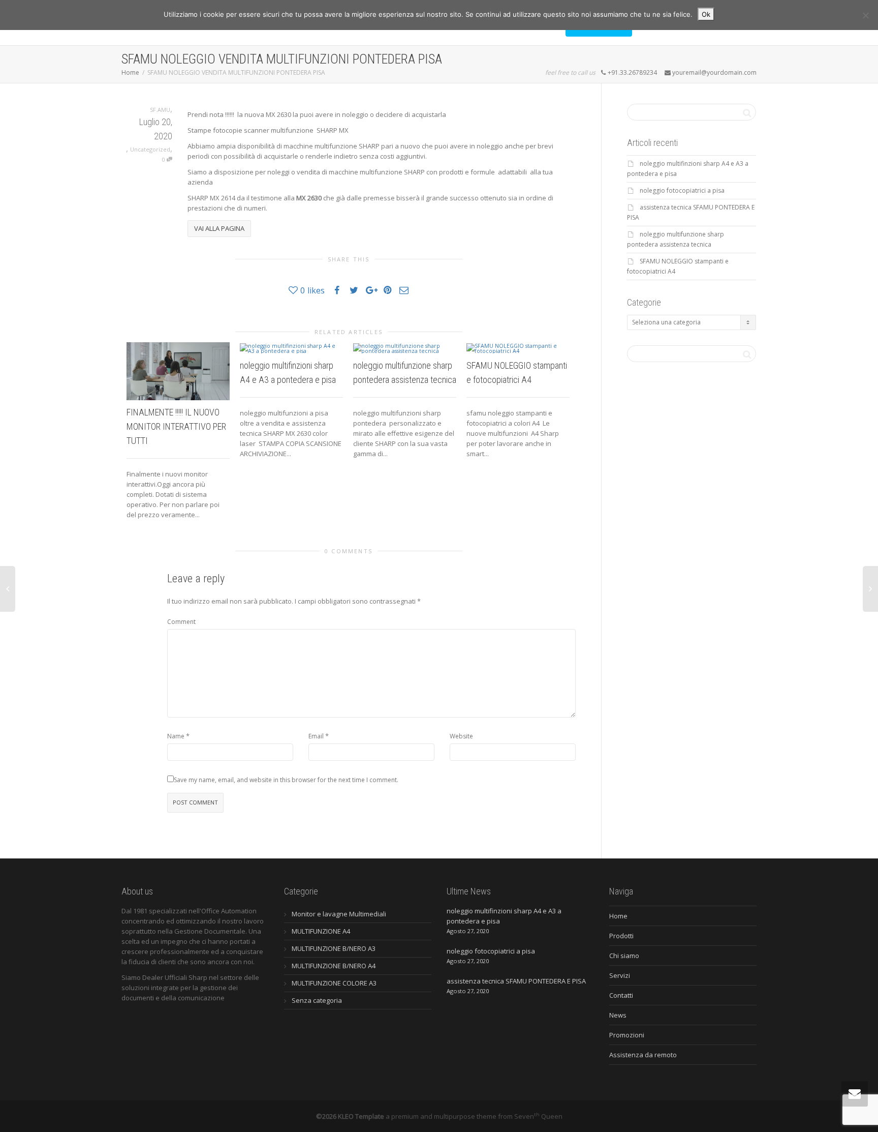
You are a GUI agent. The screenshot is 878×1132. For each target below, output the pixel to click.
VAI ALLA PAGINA (219, 228)
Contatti (621, 995)
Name (175, 736)
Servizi (619, 975)
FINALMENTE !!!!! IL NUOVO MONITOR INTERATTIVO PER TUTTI (176, 426)
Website (461, 736)
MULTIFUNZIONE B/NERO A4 (333, 965)
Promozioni (626, 1034)
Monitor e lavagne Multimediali (339, 913)
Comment (181, 621)
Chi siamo (624, 955)
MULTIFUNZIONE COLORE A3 (334, 983)
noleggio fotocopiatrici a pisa (682, 190)
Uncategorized (150, 149)
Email (316, 736)
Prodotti (621, 935)
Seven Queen (538, 1116)
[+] (178, 371)
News (617, 1015)
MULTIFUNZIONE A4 (321, 931)
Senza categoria (317, 1000)
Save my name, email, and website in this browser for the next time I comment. (286, 780)
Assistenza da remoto (643, 1054)
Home (618, 915)
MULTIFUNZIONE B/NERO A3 (333, 948)
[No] (865, 15)
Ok (706, 14)
